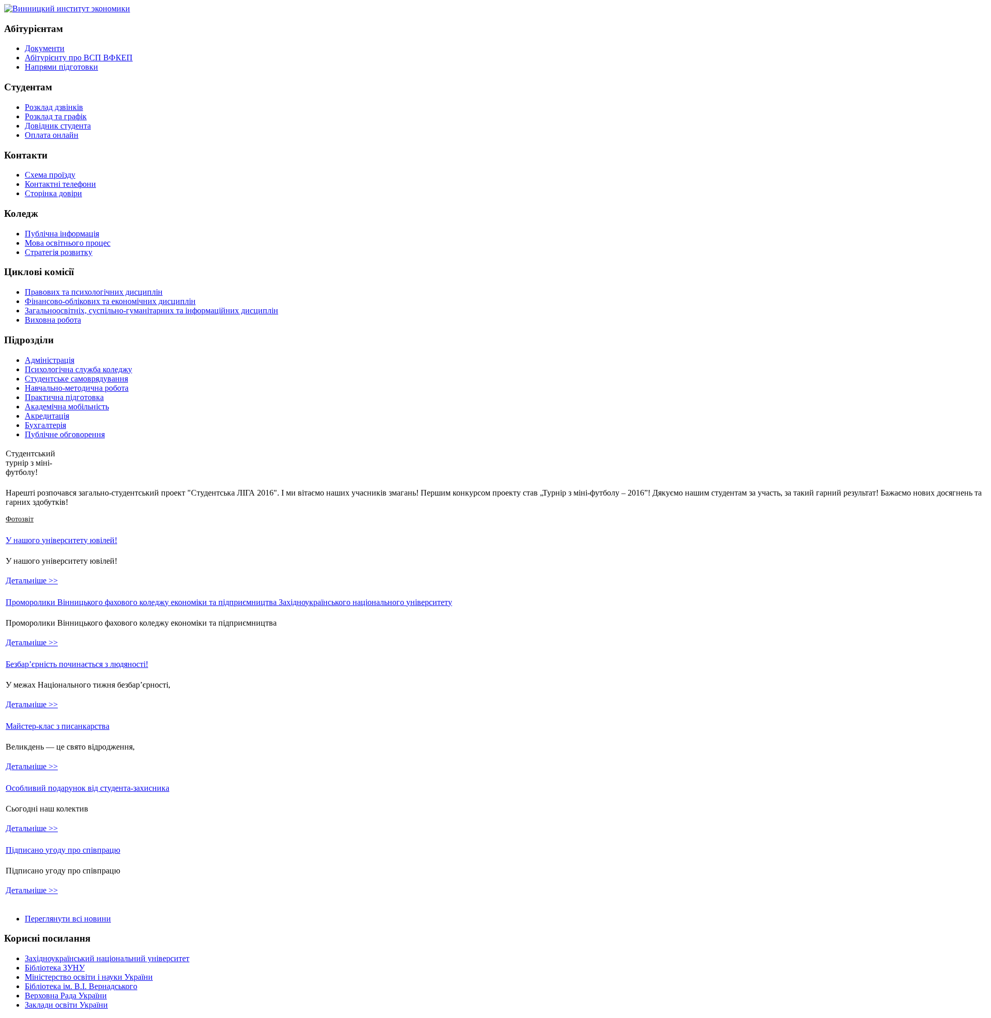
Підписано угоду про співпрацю (63, 850)
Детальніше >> (32, 580)
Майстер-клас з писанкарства (57, 726)
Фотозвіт (20, 519)
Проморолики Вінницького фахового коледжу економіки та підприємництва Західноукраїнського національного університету (229, 602)
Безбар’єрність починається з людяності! (77, 664)
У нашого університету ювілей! (61, 540)
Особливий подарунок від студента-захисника (87, 788)
